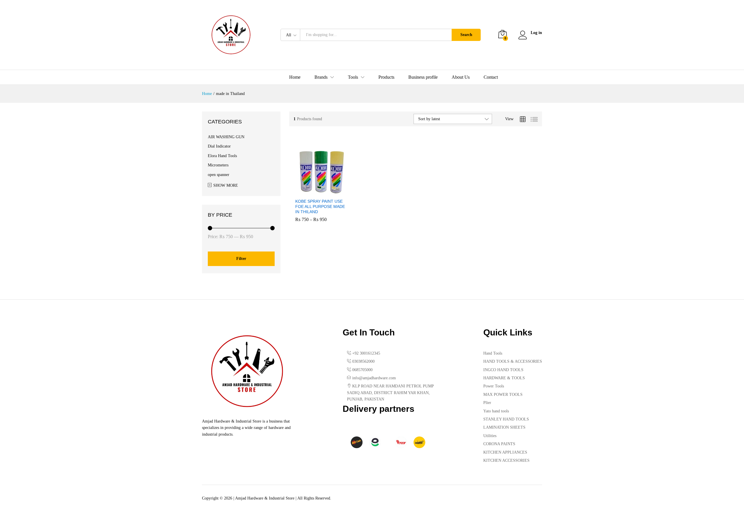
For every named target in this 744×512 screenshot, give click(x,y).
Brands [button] (321, 77)
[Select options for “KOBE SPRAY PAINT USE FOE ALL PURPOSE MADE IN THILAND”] (314, 192)
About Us (461, 77)
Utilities (489, 436)
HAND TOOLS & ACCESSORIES (512, 361)
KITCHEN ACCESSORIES (506, 460)
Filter (241, 258)
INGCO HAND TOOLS (503, 370)
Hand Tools (492, 353)
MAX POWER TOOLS (503, 394)
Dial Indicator (219, 146)
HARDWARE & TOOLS (504, 378)
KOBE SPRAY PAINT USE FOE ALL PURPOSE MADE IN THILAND (320, 206)
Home (295, 77)
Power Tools (493, 386)
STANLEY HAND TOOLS (506, 419)
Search (466, 35)
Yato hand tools (496, 411)
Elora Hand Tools (222, 156)
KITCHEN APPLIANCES (505, 452)
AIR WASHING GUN (226, 137)
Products (386, 77)
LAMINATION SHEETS (504, 427)
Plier (487, 402)
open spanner (218, 175)
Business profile (423, 77)
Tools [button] (353, 77)
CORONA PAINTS (499, 444)
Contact (491, 77)
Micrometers (218, 165)
